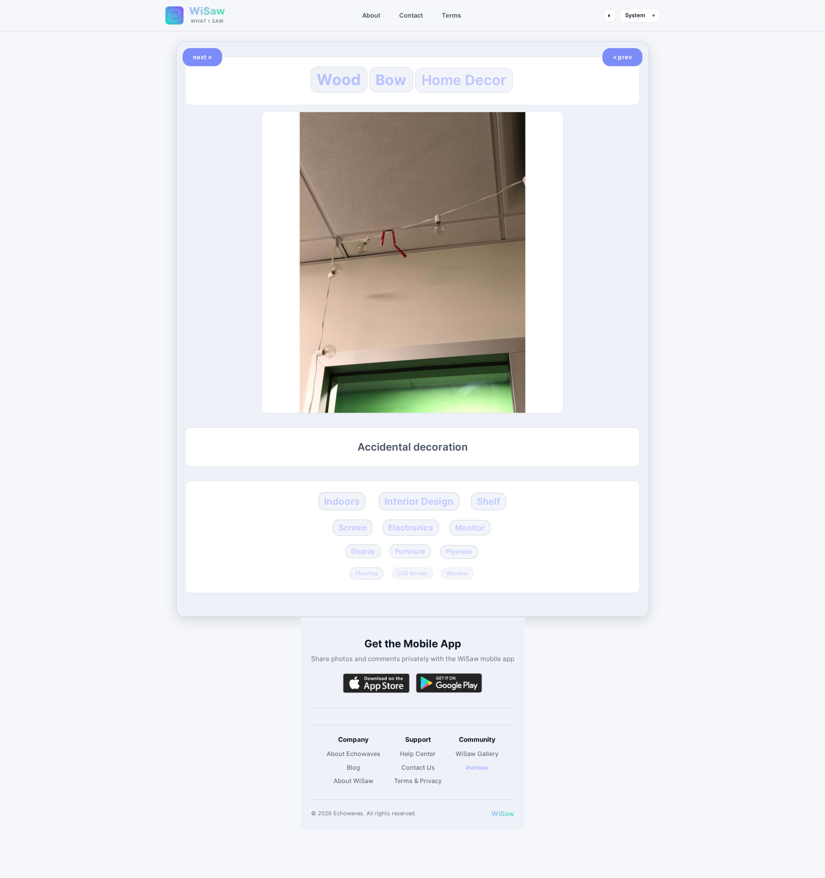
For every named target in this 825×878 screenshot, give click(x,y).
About (371, 15)
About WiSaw (353, 780)
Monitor (470, 527)
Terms (451, 15)
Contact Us (418, 767)
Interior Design (419, 500)
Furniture (410, 551)
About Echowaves (353, 753)
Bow (391, 79)
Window (457, 573)
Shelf (488, 501)
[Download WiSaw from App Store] (375, 683)
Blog (353, 767)
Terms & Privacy (418, 780)
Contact (411, 15)
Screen (353, 527)
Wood (339, 79)
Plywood (459, 551)
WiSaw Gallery (476, 753)
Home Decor (464, 80)
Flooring (367, 573)
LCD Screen (412, 573)
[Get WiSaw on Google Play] (449, 683)
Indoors (342, 500)
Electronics (410, 527)
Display (363, 551)
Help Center (418, 753)
